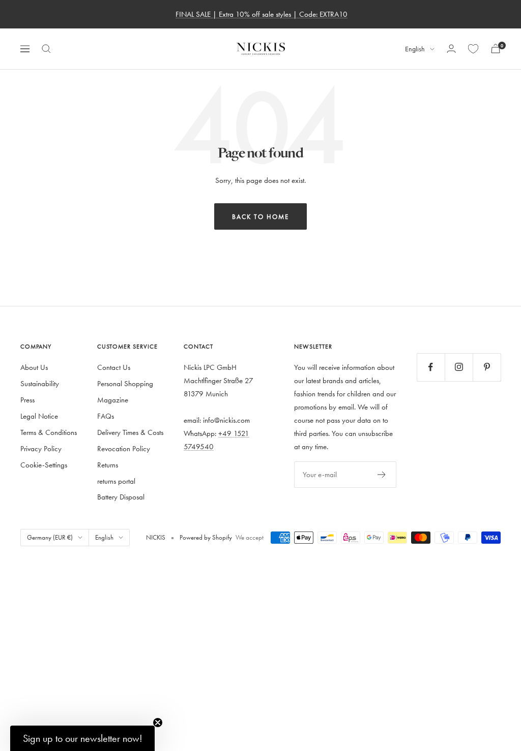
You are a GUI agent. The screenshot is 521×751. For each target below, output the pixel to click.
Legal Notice (39, 416)
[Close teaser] (158, 722)
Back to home (260, 216)
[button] (82, 738)
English (415, 49)
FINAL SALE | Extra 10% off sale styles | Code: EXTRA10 (262, 14)
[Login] (451, 48)
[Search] (46, 48)
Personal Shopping (125, 383)
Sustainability (39, 383)
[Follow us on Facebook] (431, 367)
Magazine (112, 399)
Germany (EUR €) (50, 537)
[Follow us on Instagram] (459, 367)
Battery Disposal (120, 497)
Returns (107, 465)
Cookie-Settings (43, 465)
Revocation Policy (123, 448)
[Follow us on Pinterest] (487, 367)
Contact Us (113, 367)
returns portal (116, 481)
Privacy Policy (41, 448)
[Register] (382, 474)
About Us (34, 367)
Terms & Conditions (48, 432)
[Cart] (495, 48)
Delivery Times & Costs (130, 432)
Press (27, 399)
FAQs (105, 416)
